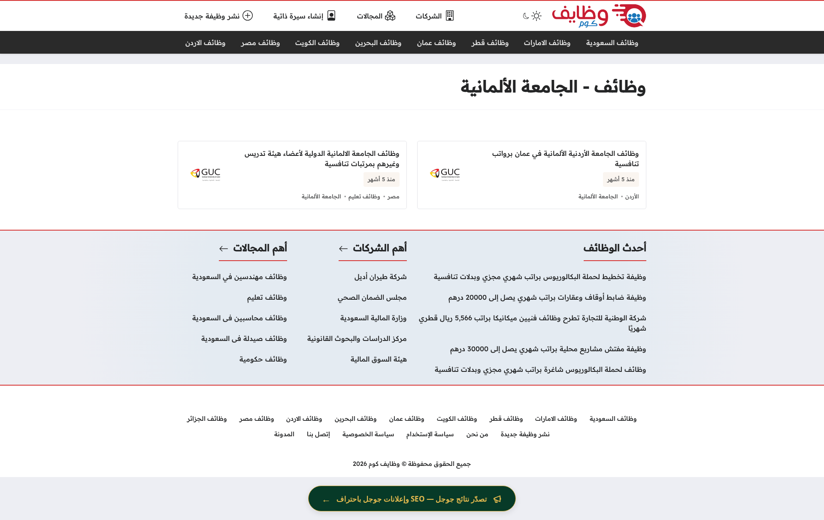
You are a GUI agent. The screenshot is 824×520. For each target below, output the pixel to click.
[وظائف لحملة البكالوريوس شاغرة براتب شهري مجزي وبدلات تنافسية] (531, 369)
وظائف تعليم (364, 196)
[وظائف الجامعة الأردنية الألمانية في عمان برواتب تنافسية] (532, 175)
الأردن (632, 196)
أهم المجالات (260, 248)
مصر (394, 196)
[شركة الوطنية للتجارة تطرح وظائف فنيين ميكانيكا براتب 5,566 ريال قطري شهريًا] (531, 323)
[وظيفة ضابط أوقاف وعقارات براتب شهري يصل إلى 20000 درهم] (531, 297)
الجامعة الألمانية (598, 196)
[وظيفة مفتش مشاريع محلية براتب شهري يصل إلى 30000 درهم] (531, 349)
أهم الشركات (380, 248)
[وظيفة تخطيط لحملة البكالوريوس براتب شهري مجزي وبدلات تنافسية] (531, 276)
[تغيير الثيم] (531, 15)
